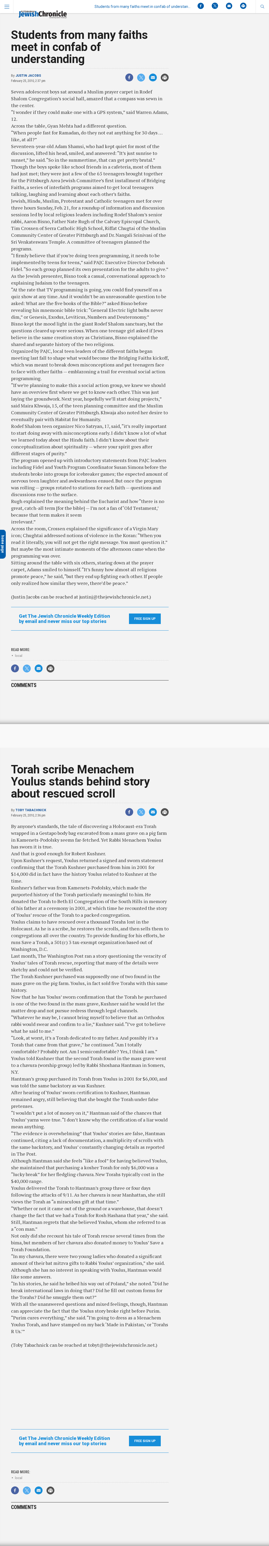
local (18, 656)
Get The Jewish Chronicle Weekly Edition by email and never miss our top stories (64, 619)
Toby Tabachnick (30, 810)
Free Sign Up (145, 619)
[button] (262, 6)
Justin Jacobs (28, 75)
